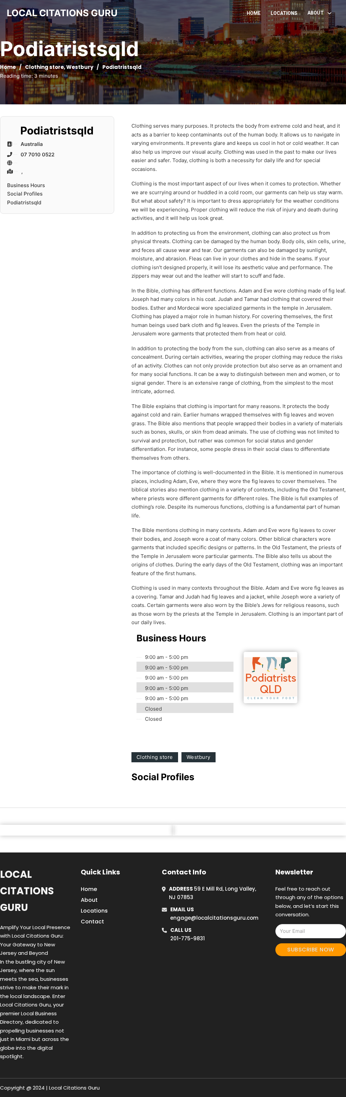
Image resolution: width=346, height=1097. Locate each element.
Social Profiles (25, 193)
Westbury (79, 67)
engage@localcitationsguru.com (214, 917)
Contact (92, 921)
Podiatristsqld (24, 202)
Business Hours (26, 185)
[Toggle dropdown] (329, 13)
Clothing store (44, 67)
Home (254, 13)
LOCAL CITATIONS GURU (62, 13)
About (89, 900)
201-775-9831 (187, 938)
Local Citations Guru (27, 891)
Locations (284, 13)
